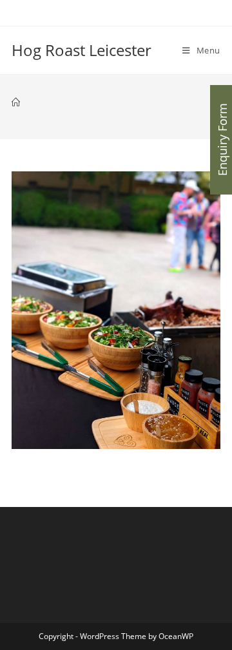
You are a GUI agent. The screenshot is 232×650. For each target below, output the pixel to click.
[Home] (16, 102)
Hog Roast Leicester (81, 50)
